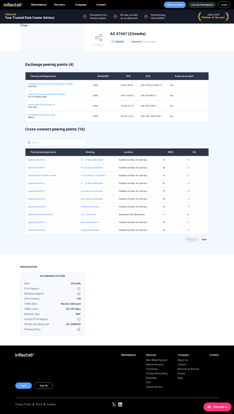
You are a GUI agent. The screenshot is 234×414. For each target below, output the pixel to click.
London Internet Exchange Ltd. (41, 105)
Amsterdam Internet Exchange (41, 115)
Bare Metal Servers (156, 360)
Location (128, 152)
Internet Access (155, 364)
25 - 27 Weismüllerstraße (92, 160)
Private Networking (156, 373)
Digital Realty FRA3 (36, 183)
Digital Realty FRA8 (36, 230)
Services (59, 4)
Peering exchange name (43, 76)
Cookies (51, 404)
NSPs (171, 152)
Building (90, 152)
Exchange (151, 377)
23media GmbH (149, 42)
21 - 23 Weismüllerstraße (92, 183)
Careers (182, 364)
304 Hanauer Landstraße (92, 191)
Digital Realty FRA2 (36, 191)
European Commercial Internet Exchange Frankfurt (50, 84)
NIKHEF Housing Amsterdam (40, 214)
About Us (183, 360)
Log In (224, 5)
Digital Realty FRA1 (36, 168)
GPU (148, 382)
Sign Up (44, 385)
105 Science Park (88, 214)
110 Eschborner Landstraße (93, 175)
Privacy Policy (23, 404)
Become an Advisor (188, 369)
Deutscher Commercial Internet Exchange (46, 94)
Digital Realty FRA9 (36, 160)
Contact (101, 5)
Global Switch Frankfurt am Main (42, 175)
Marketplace (38, 5)
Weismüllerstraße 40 (90, 222)
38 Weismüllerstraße (90, 207)
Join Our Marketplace (202, 5)
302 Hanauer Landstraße (92, 168)
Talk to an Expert (175, 5)
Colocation (152, 369)
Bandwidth (103, 76)
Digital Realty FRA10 (37, 207)
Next (204, 239)
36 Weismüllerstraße (90, 230)
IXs (194, 152)
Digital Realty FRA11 (37, 222)
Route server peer (184, 76)
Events (181, 373)
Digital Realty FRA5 (36, 199)
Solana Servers (154, 386)
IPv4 (128, 76)
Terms (38, 404)
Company (80, 4)
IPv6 (148, 76)
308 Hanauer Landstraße (92, 199)
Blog (180, 377)
